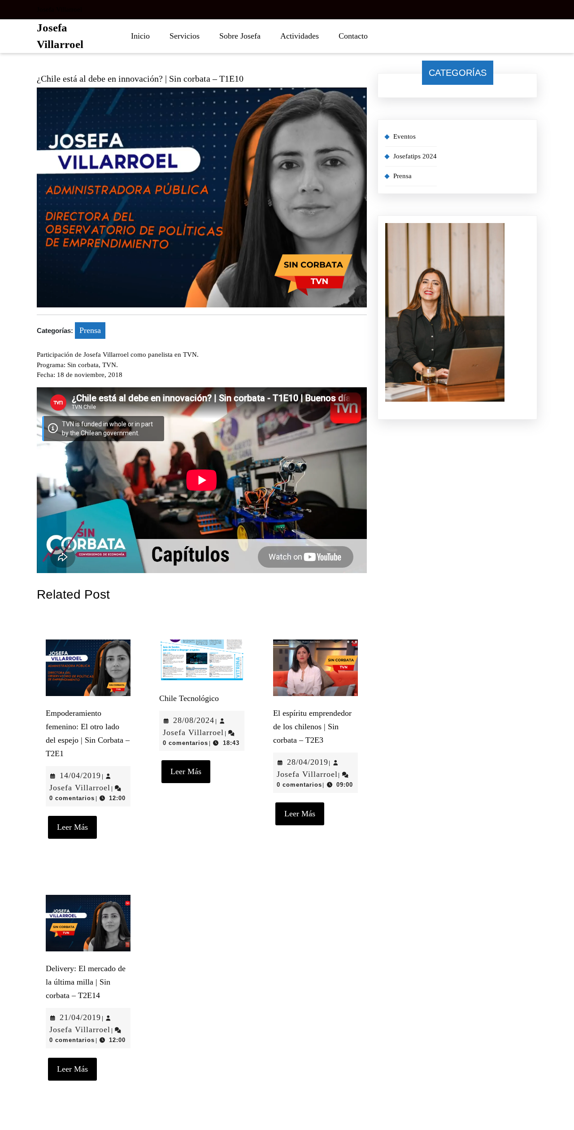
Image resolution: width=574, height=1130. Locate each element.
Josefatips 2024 (415, 156)
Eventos (404, 136)
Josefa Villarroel (79, 787)
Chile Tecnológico (189, 698)
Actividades (299, 35)
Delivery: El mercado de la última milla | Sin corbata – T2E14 (86, 982)
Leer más (77, 824)
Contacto (353, 35)
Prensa (90, 330)
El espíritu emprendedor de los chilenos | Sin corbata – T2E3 (312, 727)
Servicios (185, 35)
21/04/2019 (80, 1017)
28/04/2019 (307, 762)
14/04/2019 (80, 775)
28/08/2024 (193, 720)
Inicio (140, 35)
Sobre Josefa (240, 35)
